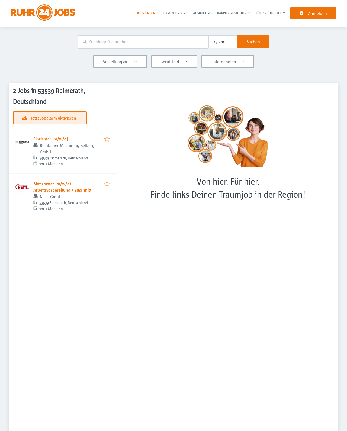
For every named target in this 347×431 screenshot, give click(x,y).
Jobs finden (146, 13)
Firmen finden (174, 13)
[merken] (107, 139)
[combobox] (143, 42)
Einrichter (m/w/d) (50, 138)
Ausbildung (202, 13)
